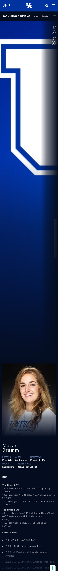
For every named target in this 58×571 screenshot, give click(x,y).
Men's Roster (42, 16)
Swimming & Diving (16, 16)
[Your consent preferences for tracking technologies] (53, 568)
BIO (4, 477)
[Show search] (46, 5)
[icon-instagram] (54, 38)
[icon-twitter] (54, 32)
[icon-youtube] (54, 43)
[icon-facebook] (54, 27)
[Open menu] (53, 5)
